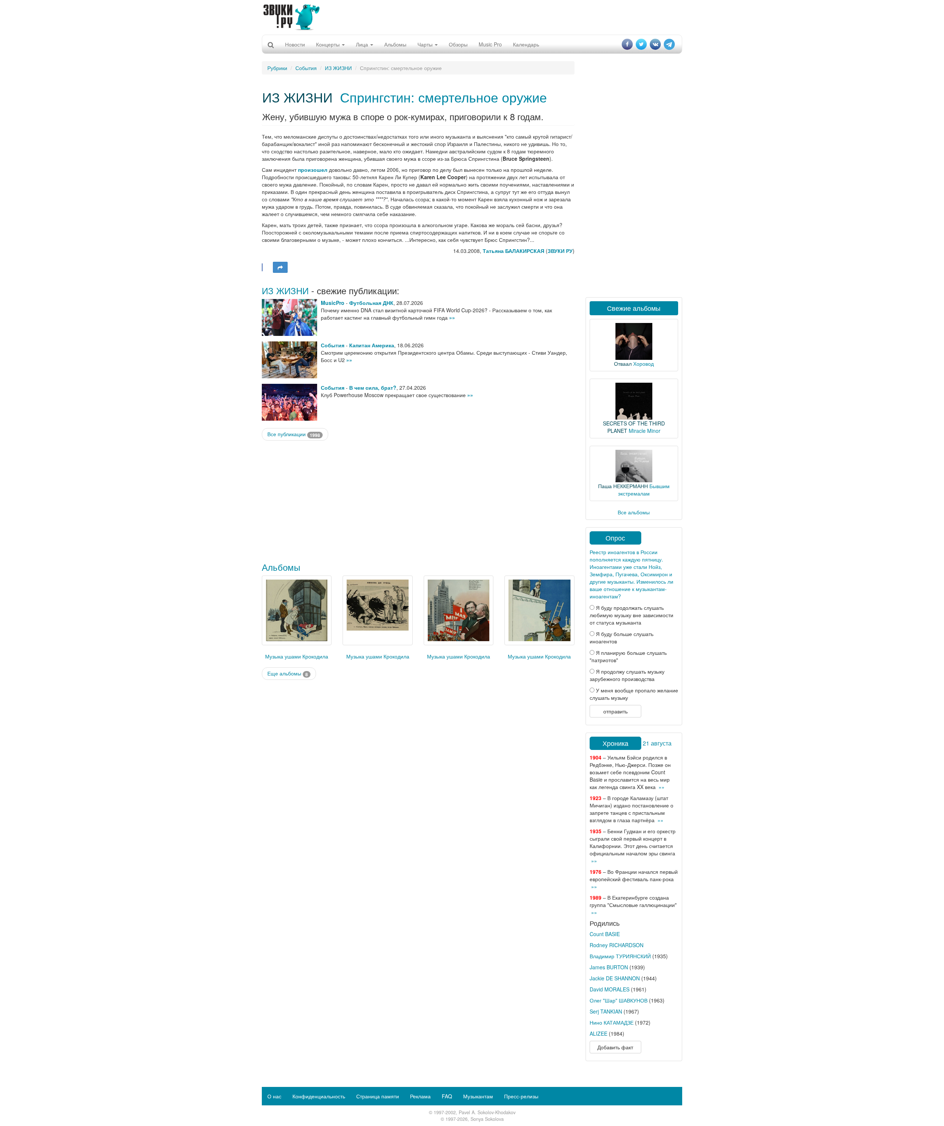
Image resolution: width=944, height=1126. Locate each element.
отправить (615, 711)
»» (452, 317)
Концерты (328, 44)
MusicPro (332, 302)
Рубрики (277, 68)
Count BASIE (605, 934)
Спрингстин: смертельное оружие (443, 96)
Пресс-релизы (521, 1096)
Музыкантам (478, 1096)
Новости (295, 44)
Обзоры (458, 44)
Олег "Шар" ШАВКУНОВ (619, 1000)
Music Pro (490, 44)
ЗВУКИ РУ (560, 250)
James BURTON (609, 967)
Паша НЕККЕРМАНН (623, 486)
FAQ (447, 1096)
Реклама (420, 1096)
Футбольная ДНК (371, 302)
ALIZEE (598, 1033)
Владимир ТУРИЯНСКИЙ (620, 956)
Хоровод (643, 363)
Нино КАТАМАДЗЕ (612, 1022)
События (306, 68)
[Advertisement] (472, 16)
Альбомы (395, 44)
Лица (362, 44)
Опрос (615, 537)
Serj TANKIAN (606, 1011)
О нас (274, 1096)
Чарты (425, 44)
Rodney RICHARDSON (616, 945)
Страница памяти (377, 1096)
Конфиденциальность (318, 1096)
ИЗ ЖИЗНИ (338, 68)
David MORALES (609, 989)
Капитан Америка (371, 345)
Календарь (526, 44)
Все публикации (293, 434)
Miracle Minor (644, 430)
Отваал (623, 363)
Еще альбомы (287, 673)
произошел (312, 169)
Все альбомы (634, 512)
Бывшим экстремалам (644, 489)
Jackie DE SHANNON (615, 978)
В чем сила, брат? (372, 387)
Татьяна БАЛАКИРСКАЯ (513, 250)
